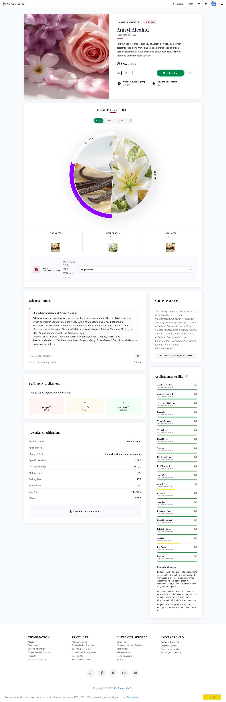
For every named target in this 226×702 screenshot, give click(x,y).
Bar (109, 121)
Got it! (212, 697)
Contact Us (121, 641)
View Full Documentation (86, 511)
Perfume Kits (77, 655)
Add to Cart (172, 73)
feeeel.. (121, 121)
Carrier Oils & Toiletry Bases (84, 652)
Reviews (120, 659)
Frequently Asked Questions (40, 652)
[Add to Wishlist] (190, 73)
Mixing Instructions (124, 655)
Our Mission (33, 645)
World (16, 3)
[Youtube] (135, 673)
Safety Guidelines (124, 652)
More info (132, 697)
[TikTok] (91, 673)
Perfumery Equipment (81, 659)
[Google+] (124, 673)
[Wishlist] (199, 4)
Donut (98, 121)
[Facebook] (102, 673)
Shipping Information (36, 648)
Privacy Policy (33, 655)
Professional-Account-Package (129, 645)
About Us (31, 641)
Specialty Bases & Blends (82, 648)
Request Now (87, 269)
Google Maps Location (170, 649)
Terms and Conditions (37, 659)
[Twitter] (113, 673)
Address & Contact (168, 645)
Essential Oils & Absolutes (83, 645)
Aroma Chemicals (79, 641)
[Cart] (206, 4)
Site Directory (122, 648)
